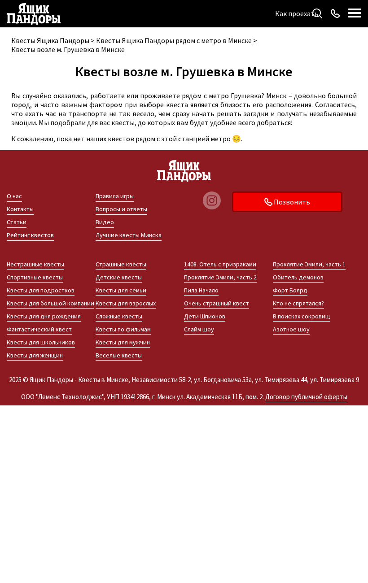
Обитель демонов (298, 277)
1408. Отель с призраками (220, 264)
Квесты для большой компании (50, 303)
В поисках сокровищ (301, 316)
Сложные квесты (119, 316)
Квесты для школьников (41, 342)
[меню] (354, 13)
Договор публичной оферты (306, 396)
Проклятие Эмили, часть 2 (220, 277)
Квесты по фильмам (123, 329)
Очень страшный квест (216, 303)
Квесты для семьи (121, 290)
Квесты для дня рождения (44, 316)
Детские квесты (119, 277)
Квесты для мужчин (123, 342)
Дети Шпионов (204, 316)
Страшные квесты (121, 264)
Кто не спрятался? (298, 303)
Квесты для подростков (40, 290)
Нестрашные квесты (35, 264)
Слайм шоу (199, 329)
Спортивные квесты (35, 277)
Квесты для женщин (35, 355)
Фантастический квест (39, 329)
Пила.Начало (201, 290)
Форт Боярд (290, 290)
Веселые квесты (119, 355)
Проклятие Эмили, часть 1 (309, 264)
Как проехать (297, 13)
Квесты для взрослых (126, 303)
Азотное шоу (291, 329)
